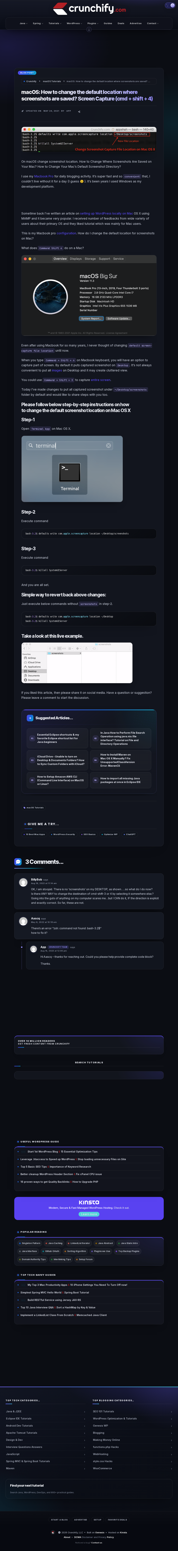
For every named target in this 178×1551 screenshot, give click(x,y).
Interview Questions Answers (24, 1447)
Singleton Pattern (31, 1243)
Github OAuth (52, 1251)
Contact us (96, 1542)
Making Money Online (106, 1439)
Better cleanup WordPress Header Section (47, 1174)
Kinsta (123, 1532)
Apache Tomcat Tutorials (21, 1432)
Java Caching (55, 1243)
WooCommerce (102, 1468)
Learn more (89, 1214)
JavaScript (12, 1454)
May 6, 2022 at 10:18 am (44, 922)
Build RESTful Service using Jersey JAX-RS (54, 1299)
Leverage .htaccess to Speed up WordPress (48, 1159)
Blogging (98, 1432)
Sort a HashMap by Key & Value (75, 1307)
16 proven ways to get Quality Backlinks (45, 1181)
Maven (10, 1468)
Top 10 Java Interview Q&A (37, 1307)
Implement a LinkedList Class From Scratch (47, 1315)
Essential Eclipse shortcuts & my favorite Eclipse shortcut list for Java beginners (58, 738)
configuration (66, 233)
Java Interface (29, 1251)
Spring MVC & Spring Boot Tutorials (28, 1461)
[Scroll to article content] (89, 29)
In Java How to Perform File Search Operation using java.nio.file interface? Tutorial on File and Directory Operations (122, 738)
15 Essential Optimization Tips (79, 1151)
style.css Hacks (102, 1461)
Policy (110, 1537)
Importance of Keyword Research (70, 1166)
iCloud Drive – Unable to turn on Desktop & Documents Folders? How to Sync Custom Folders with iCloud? (60, 760)
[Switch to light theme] (170, 5)
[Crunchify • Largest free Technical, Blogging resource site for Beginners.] (53, 1532)
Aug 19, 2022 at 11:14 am (44, 883)
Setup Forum (85, 1259)
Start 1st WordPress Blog (43, 1151)
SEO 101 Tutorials (103, 1411)
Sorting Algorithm (76, 1251)
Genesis (99, 1532)
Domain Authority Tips (34, 1259)
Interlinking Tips (62, 1259)
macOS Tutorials (35, 807)
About (67, 1537)
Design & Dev (14, 1439)
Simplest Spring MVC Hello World (41, 1292)
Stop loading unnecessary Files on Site (102, 1159)
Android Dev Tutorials (19, 1425)
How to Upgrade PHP (85, 1181)
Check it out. (121, 1207)
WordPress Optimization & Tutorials (115, 1418)
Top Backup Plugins (128, 1251)
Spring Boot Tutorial (76, 1292)
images (57, 370)
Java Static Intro (129, 1243)
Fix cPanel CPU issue (89, 1174)
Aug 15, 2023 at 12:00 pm (54, 951)
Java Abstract (105, 1243)
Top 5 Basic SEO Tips (34, 1166)
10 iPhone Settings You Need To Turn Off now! (98, 1284)
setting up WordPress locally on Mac (106, 213)
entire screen (100, 380)
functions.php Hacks (106, 1447)
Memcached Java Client (92, 1315)
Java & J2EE (14, 1411)
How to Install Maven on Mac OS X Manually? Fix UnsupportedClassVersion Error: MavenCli (117, 760)
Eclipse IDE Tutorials (18, 1418)
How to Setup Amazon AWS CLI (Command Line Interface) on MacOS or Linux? (60, 780)
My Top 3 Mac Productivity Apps (47, 1284)
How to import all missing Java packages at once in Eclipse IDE (120, 780)
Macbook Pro (44, 176)
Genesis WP (100, 1425)
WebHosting (100, 1454)
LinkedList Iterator (80, 1243)
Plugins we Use (102, 1251)
